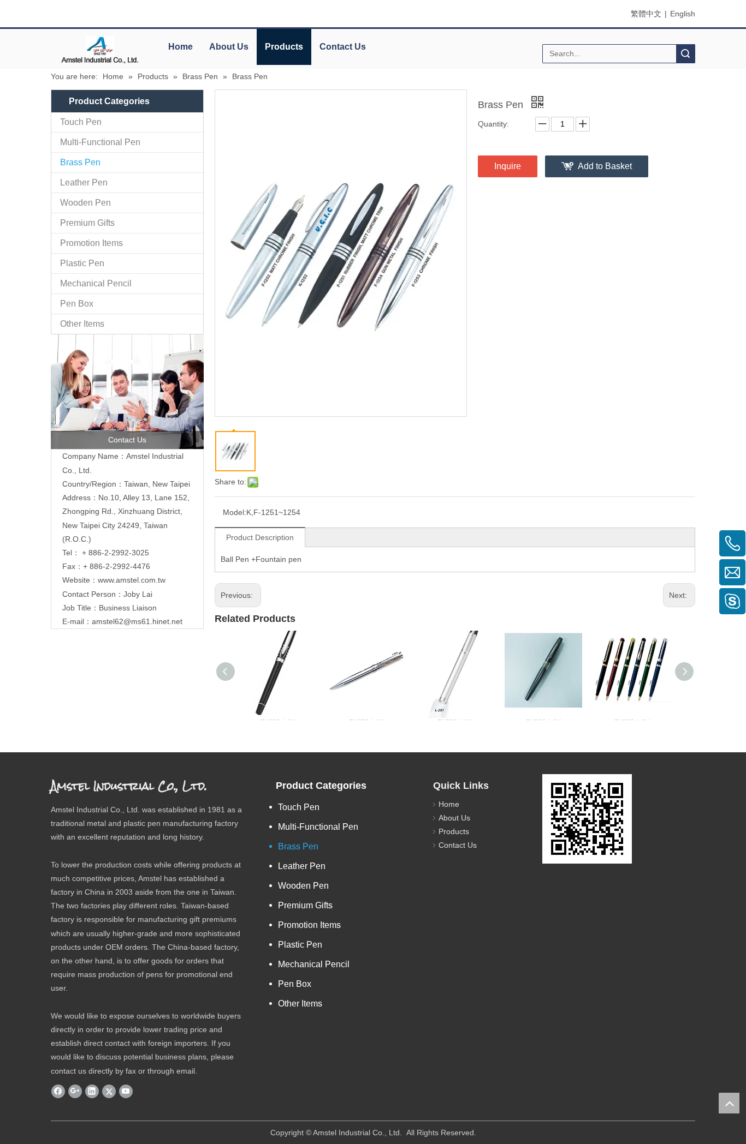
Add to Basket (605, 166)
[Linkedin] (92, 1091)
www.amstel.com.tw (131, 580)
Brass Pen (80, 162)
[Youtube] (126, 1091)
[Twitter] (109, 1091)
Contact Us (342, 46)
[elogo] (100, 49)
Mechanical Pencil (96, 283)
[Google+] (75, 1091)
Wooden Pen (85, 202)
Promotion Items (91, 243)
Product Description (260, 537)
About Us (228, 46)
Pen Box (76, 303)
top (729, 1103)
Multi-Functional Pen (100, 142)
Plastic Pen (82, 263)
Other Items (82, 323)
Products (284, 46)
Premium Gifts (87, 222)
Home (180, 46)
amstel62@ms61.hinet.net (138, 621)
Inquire (507, 166)
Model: (234, 512)
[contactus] (127, 391)
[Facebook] (58, 1091)
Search (685, 54)
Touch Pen (81, 122)
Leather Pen (84, 182)
